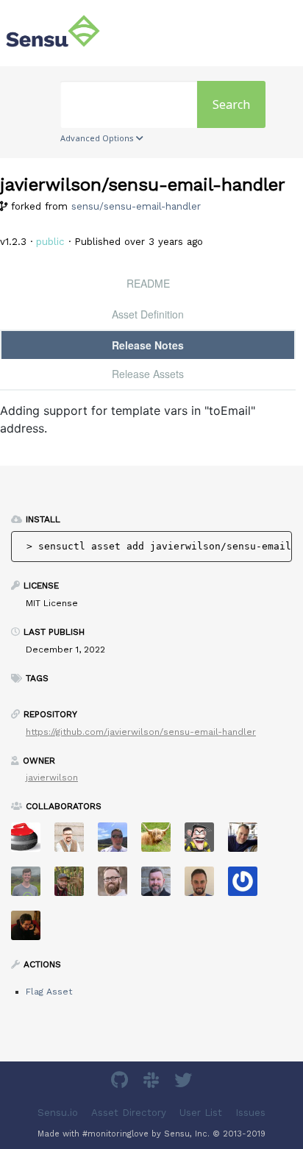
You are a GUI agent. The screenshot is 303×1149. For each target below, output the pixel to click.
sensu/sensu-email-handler (136, 206)
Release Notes (148, 345)
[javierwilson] (31, 930)
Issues (250, 1111)
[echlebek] (161, 842)
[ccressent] (205, 886)
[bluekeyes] (248, 886)
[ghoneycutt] (161, 886)
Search (231, 104)
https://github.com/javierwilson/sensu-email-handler (141, 732)
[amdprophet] (74, 886)
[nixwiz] (118, 842)
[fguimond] (205, 842)
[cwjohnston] (118, 886)
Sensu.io (58, 1111)
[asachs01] (74, 842)
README (148, 283)
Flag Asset (49, 991)
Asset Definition (148, 314)
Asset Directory (128, 1111)
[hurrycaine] (248, 842)
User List (200, 1111)
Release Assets (148, 373)
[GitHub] (121, 1082)
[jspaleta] (31, 842)
